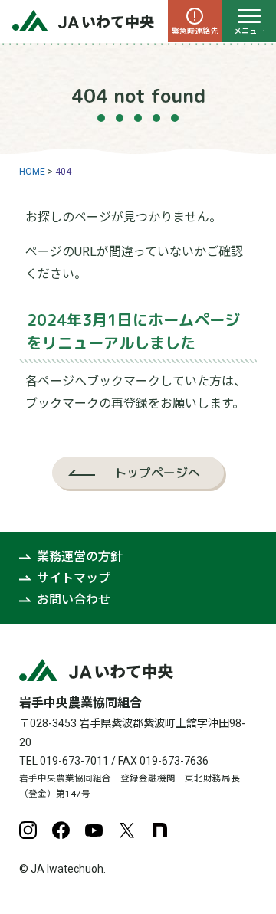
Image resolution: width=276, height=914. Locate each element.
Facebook (61, 830)
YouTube (94, 830)
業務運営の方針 (80, 556)
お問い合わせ (73, 599)
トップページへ (157, 472)
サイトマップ (73, 578)
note (160, 830)
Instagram (28, 830)
